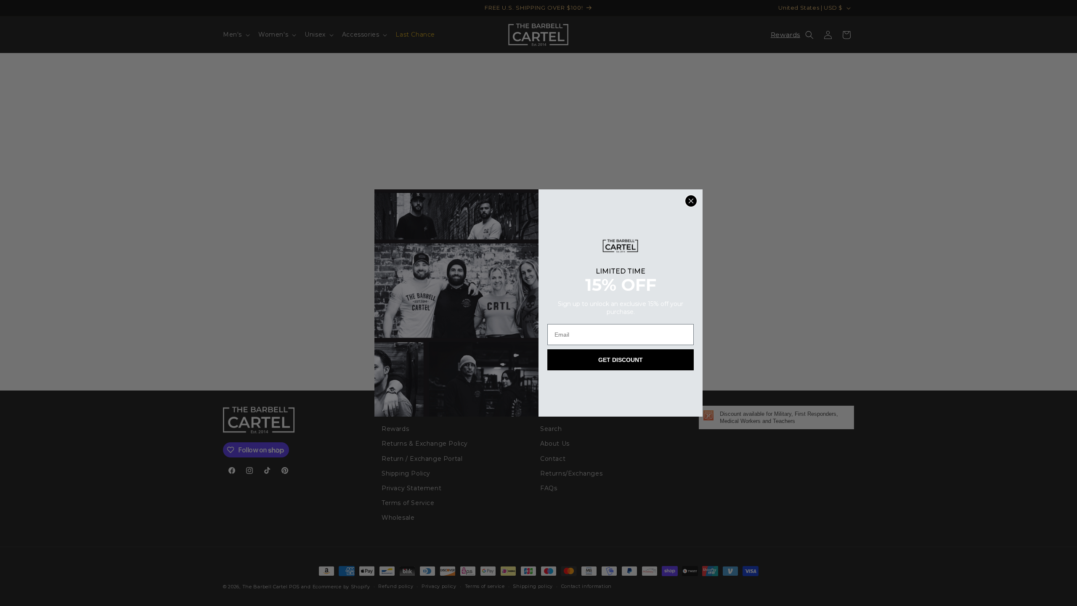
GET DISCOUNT (620, 359)
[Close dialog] (691, 201)
